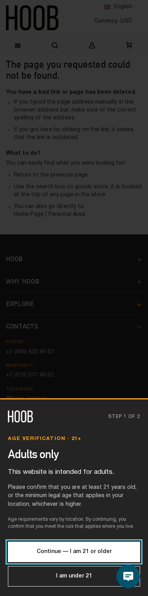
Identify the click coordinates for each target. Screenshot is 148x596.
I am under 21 (74, 576)
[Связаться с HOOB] (128, 576)
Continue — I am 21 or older (74, 551)
